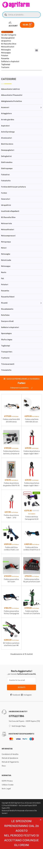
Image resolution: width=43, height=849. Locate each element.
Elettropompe (6, 169)
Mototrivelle (6, 260)
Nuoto (3, 272)
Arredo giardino (7, 120)
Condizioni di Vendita (10, 754)
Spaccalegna (6, 333)
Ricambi (4, 303)
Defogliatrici (6, 156)
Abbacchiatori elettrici (10, 89)
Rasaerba (5, 58)
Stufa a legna (6, 340)
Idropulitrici (6, 41)
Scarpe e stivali (7, 321)
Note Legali (6, 789)
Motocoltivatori (7, 47)
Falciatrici (5, 175)
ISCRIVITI (21, 687)
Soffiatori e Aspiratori (10, 61)
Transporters (6, 352)
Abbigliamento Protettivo (11, 101)
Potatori (4, 55)
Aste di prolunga (8, 132)
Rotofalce (5, 315)
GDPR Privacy (7, 781)
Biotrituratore (7, 144)
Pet (2, 279)
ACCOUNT (13, 26)
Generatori (5, 199)
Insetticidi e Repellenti (10, 211)
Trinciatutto (6, 370)
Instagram (28, 695)
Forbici (4, 193)
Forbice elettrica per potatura (13, 187)
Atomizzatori (6, 138)
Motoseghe (6, 50)
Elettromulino (6, 162)
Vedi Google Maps (19, 726)
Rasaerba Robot (7, 297)
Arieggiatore (6, 113)
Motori (4, 248)
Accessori (5, 107)
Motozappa (6, 53)
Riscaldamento (7, 309)
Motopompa (6, 242)
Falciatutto (6, 181)
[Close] (40, 819)
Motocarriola (6, 224)
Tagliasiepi (5, 64)
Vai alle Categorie (8, 35)
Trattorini (5, 67)
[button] (36, 50)
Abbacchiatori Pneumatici (11, 95)
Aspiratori (5, 126)
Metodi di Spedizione (10, 758)
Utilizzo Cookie (7, 785)
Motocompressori (8, 236)
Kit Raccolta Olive (8, 44)
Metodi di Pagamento (10, 762)
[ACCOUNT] (10, 22)
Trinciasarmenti (7, 364)
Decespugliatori (8, 38)
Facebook (16, 695)
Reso (4, 766)
